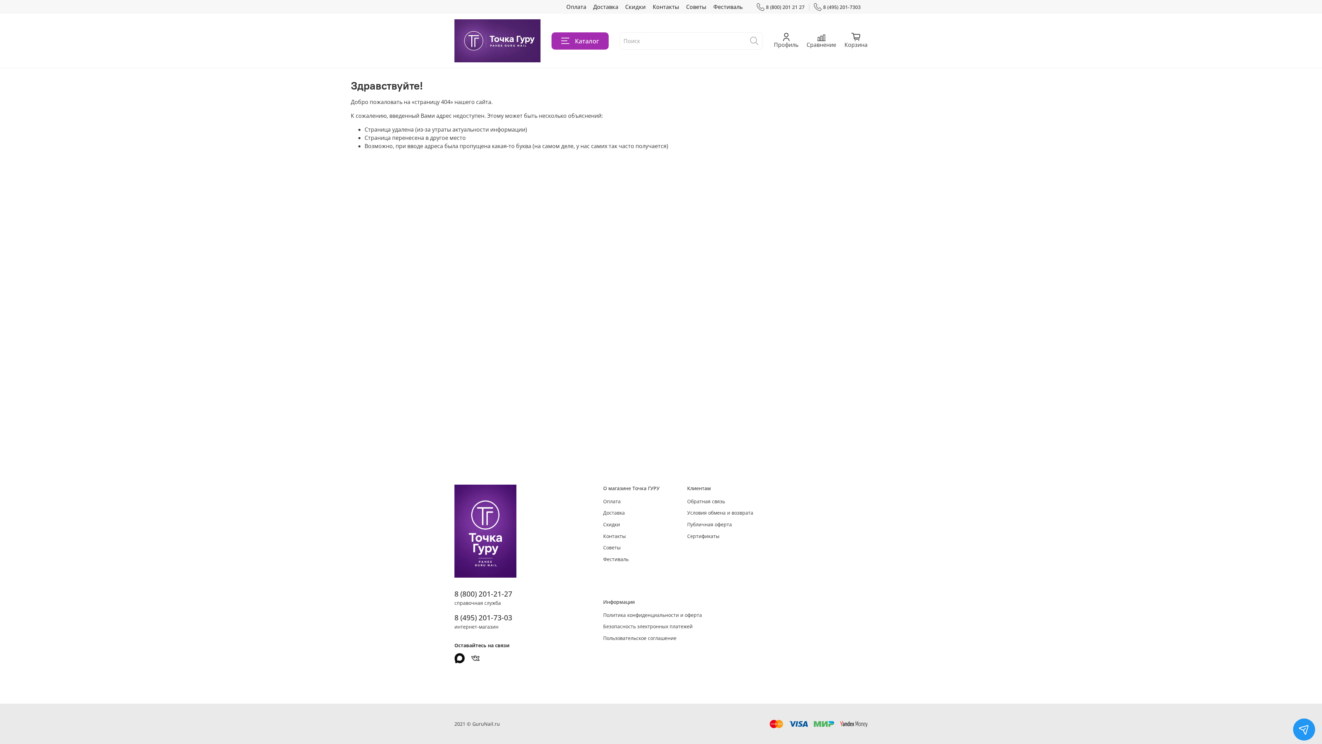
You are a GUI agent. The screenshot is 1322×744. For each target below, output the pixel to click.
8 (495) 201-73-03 (483, 617)
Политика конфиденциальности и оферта (652, 615)
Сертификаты (703, 536)
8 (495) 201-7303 (842, 7)
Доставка (605, 7)
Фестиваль (728, 7)
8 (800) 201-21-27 (483, 594)
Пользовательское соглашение (639, 638)
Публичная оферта (709, 524)
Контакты (666, 7)
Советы (696, 7)
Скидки (635, 7)
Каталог (587, 41)
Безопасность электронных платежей (648, 626)
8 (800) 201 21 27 (785, 7)
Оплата (576, 7)
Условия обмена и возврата (720, 512)
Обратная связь (706, 501)
